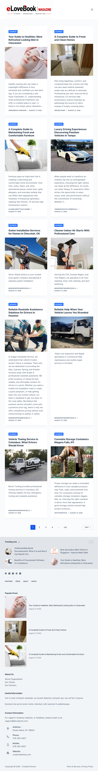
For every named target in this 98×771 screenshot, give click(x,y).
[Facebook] (6, 573)
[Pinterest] (16, 573)
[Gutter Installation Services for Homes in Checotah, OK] (26, 253)
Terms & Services (73, 766)
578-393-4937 (19, 738)
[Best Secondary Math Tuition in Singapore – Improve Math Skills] (54, 551)
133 (65, 527)
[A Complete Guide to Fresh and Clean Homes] (72, 60)
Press (18, 581)
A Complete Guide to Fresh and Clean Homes (47, 630)
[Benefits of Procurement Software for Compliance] (8, 561)
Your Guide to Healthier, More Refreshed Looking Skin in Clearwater (25, 39)
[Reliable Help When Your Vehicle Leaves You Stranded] (72, 332)
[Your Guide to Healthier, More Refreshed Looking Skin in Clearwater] (26, 63)
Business (13, 32)
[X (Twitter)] (9, 573)
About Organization (14, 679)
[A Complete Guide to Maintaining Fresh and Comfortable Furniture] (26, 155)
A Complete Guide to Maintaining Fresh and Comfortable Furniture (21, 132)
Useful (34, 581)
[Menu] (92, 10)
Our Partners (10, 685)
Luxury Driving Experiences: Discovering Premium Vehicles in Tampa (70, 132)
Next (87, 527)
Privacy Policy (87, 766)
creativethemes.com (22, 754)
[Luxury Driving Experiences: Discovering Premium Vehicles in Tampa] (72, 155)
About (25, 581)
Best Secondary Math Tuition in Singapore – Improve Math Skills (74, 551)
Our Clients (10, 682)
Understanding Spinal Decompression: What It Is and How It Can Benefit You (30, 551)
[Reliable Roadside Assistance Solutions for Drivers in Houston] (26, 336)
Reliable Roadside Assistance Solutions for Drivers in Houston (25, 312)
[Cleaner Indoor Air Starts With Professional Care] (72, 253)
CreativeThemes (29, 766)
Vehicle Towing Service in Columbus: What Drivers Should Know (23, 442)
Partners (9, 581)
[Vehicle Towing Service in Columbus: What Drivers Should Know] (26, 465)
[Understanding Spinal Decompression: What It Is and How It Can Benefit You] (8, 551)
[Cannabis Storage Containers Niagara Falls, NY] (72, 462)
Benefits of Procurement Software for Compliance (29, 561)
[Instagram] (13, 573)
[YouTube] (20, 573)
